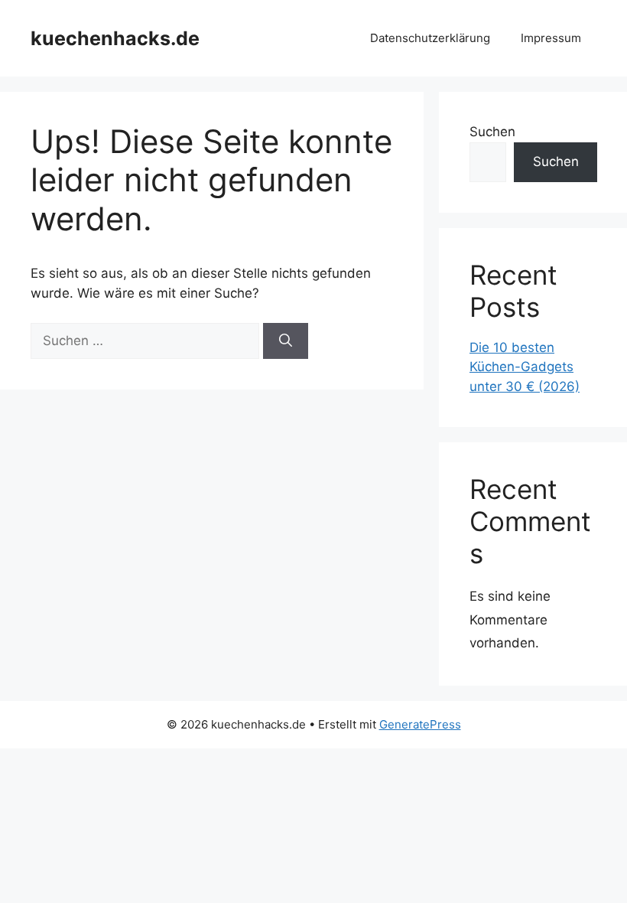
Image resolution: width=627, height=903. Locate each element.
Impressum (551, 38)
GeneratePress (420, 724)
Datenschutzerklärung (430, 38)
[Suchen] (285, 341)
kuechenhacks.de (115, 38)
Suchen (492, 131)
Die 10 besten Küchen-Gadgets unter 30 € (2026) (524, 367)
